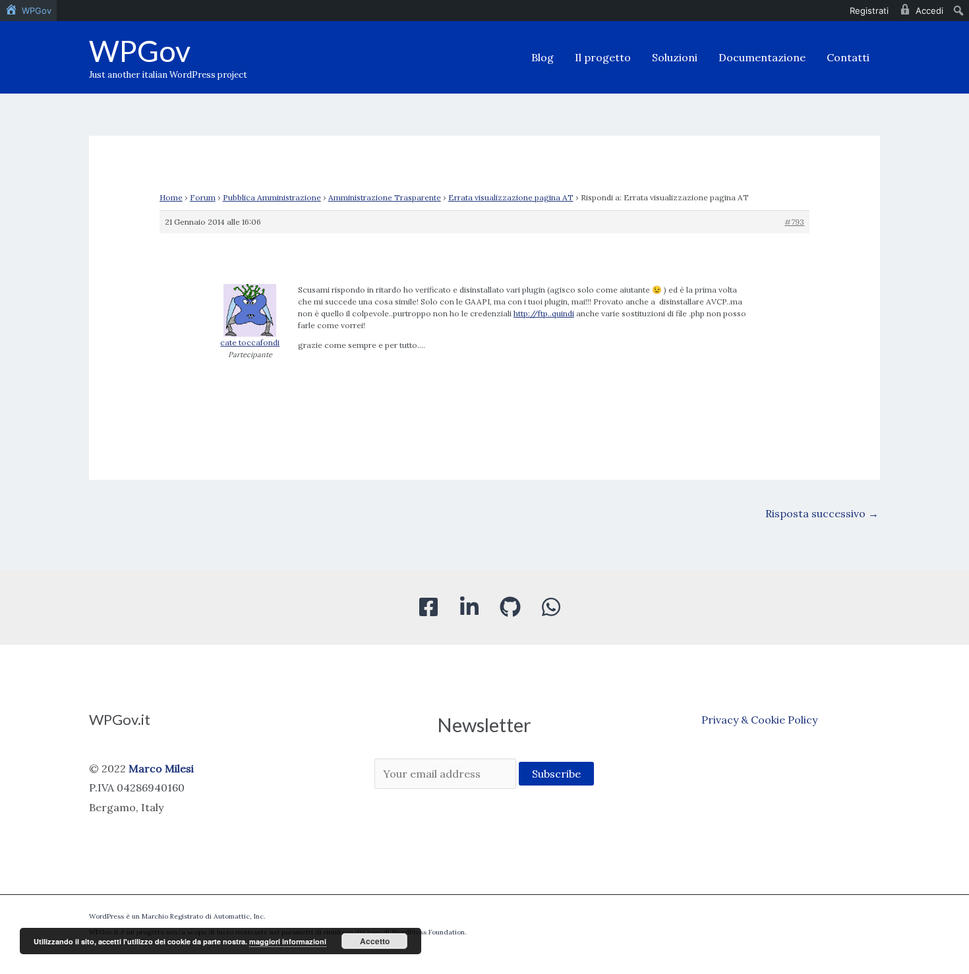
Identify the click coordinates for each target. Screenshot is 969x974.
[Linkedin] (469, 606)
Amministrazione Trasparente (384, 197)
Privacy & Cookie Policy (759, 719)
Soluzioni (674, 57)
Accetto (375, 941)
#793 (794, 222)
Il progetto (603, 57)
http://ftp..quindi (544, 313)
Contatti (848, 57)
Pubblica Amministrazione (272, 197)
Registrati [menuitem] (869, 10)
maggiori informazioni (287, 941)
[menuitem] (28, 10)
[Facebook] (428, 606)
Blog (542, 57)
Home (171, 197)
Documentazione (762, 57)
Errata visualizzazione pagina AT (510, 197)
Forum (203, 197)
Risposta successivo (822, 513)
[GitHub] (510, 606)
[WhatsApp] (551, 606)
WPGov (140, 51)
